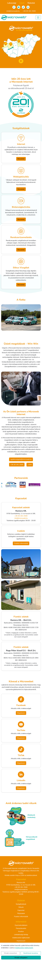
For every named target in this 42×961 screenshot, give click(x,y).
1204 (22, 875)
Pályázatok (21, 913)
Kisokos (21, 931)
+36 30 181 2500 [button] (16, 465)
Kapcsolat (21, 910)
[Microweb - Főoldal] (13, 17)
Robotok (31, 3)
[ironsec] (12, 485)
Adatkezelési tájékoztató (21, 938)
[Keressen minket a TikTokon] (23, 7)
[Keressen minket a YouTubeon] (18, 7)
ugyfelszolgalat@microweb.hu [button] (21, 459)
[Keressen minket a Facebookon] (14, 7)
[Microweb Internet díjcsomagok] (21, 60)
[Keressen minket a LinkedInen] (28, 7)
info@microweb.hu (13, 11)
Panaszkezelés (21, 928)
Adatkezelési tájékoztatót (24, 948)
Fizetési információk (21, 543)
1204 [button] (30, 465)
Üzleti (21, 3)
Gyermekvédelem (21, 925)
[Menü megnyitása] (38, 17)
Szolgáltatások (21, 904)
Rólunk (21, 907)
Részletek (21, 159)
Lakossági (11, 3)
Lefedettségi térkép (21, 935)
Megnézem (21, 713)
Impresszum (21, 941)
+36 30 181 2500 (29, 11)
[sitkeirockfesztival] (24, 484)
